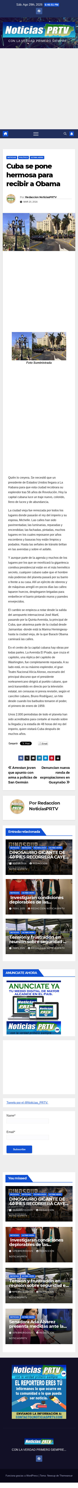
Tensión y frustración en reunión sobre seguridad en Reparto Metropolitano (39, 942)
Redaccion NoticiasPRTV (41, 197)
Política (23, 157)
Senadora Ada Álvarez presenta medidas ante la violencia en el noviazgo (36, 1326)
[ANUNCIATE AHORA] (34, 1007)
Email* (11, 1131)
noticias (14, 848)
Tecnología (40, 848)
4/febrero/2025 (23, 1333)
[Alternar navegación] (36, 134)
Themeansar (66, 1475)
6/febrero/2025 (23, 1251)
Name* (11, 1115)
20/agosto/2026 (23, 1210)
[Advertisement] (39, 88)
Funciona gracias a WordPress (22, 1475)
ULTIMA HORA (37, 157)
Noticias (11, 157)
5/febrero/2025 (23, 1292)
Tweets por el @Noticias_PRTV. (27, 1102)
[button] (65, 133)
